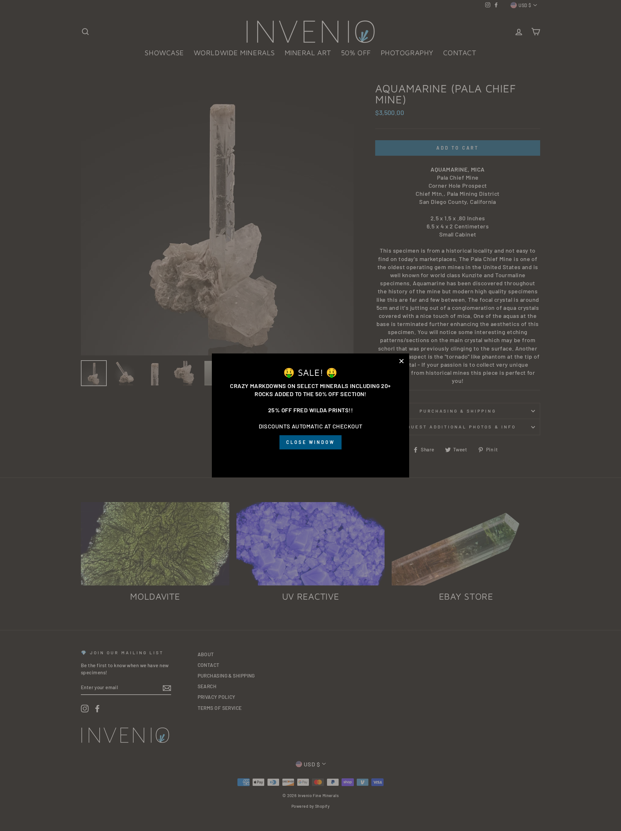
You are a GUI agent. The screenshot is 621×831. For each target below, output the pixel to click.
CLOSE (310, 458)
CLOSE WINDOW (310, 442)
